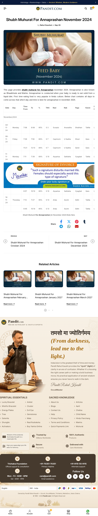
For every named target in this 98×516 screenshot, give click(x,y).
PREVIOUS (14, 236)
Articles (79, 402)
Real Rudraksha (33, 422)
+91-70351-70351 (48, 464)
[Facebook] (69, 476)
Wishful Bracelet (9, 406)
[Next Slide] (95, 2)
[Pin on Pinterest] (77, 221)
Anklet (29, 402)
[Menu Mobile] (6, 8)
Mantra (79, 422)
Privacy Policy (57, 418)
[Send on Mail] (77, 226)
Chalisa (79, 410)
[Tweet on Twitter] (69, 221)
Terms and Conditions (60, 422)
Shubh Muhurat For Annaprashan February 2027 (15, 297)
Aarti (78, 406)
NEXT (85, 236)
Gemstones (32, 414)
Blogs (53, 406)
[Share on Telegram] (61, 226)
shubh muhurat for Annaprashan (37, 90)
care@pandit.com (48, 476)
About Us (55, 402)
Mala (29, 418)
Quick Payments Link (60, 426)
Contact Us (55, 410)
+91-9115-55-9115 (78, 464)
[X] (75, 476)
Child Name (81, 414)
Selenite (5, 418)
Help (53, 414)
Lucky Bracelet (8, 402)
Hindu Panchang (83, 418)
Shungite (6, 422)
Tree (4, 414)
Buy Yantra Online (34, 426)
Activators (6, 426)
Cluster (30, 406)
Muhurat (79, 426)
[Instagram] (81, 476)
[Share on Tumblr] (84, 221)
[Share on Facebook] (61, 221)
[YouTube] (87, 476)
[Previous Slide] (3, 2)
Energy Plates (8, 410)
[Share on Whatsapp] (69, 226)
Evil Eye (30, 410)
